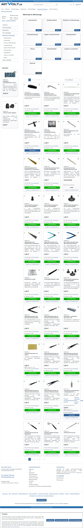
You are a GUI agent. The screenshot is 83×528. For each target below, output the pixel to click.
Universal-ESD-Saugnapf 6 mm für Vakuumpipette (51, 205)
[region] (10, 84)
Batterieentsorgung (33, 479)
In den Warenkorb (32, 113)
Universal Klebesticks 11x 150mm (31, 354)
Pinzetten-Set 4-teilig (30, 279)
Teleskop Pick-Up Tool (69, 432)
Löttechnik (4, 25)
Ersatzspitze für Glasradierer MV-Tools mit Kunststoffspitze (32, 94)
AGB (30, 470)
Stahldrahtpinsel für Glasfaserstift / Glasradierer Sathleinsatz (32, 243)
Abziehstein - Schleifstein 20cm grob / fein (70, 317)
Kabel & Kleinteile (6, 60)
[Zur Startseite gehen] (11, 4)
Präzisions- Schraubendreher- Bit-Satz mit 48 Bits (10, 82)
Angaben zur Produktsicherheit (32, 115)
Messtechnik (5, 30)
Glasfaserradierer (7, 38)
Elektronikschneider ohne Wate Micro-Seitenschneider (51, 243)
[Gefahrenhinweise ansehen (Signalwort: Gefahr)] (69, 400)
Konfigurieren (50, 520)
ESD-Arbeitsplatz (6, 33)
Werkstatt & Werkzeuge (8, 35)
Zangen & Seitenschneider (9, 47)
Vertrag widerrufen (33, 476)
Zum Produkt (32, 150)
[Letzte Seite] (44, 80)
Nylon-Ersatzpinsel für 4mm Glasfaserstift (71, 131)
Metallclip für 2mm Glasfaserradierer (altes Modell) (50, 94)
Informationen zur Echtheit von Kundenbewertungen (40, 486)
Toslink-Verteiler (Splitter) (9, 112)
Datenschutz (31, 472)
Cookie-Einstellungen (33, 484)
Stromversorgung (6, 27)
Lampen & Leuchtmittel (9, 55)
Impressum (31, 469)
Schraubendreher (7, 50)
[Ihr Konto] (73, 4)
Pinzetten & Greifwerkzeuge (10, 42)
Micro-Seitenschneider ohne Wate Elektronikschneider (71, 243)
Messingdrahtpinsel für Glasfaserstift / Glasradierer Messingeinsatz (32, 168)
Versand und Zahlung (33, 477)
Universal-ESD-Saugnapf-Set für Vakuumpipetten (71, 280)
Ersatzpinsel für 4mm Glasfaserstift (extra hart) (70, 168)
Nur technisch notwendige (62, 520)
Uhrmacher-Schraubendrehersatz (49, 131)
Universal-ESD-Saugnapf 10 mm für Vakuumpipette (71, 205)
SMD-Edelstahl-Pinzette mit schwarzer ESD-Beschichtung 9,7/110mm (52, 354)
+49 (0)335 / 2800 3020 (7, 1)
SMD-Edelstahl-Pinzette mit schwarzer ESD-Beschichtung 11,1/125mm (52, 317)
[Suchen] (56, 4)
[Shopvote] (79, 472)
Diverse (5, 57)
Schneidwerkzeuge (8, 45)
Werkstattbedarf (7, 52)
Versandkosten (36, 108)
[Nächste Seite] (42, 80)
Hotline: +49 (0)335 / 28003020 (8, 20)
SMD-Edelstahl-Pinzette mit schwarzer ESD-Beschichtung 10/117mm (52, 391)
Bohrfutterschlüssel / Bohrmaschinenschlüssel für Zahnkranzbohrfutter (32, 131)
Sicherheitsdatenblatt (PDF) (69, 405)
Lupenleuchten (7, 40)
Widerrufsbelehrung (33, 474)
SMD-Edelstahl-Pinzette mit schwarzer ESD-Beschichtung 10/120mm (71, 354)
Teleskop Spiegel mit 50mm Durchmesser (51, 433)
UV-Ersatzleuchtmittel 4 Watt (51, 279)
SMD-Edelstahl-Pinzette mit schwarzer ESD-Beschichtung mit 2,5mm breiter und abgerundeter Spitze (32, 391)
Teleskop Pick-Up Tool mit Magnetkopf (31, 433)
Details (71, 187)
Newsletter (31, 481)
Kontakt (30, 482)
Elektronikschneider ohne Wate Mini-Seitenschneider (31, 317)
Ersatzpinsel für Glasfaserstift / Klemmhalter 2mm (71, 94)
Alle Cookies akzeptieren (75, 520)
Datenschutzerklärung (15, 526)
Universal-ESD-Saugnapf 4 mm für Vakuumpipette (31, 205)
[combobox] (44, 4)
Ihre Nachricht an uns (8, 477)
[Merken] (16, 72)
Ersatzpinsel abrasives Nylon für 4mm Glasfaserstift (51, 168)
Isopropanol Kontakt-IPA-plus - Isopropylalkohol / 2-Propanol (71, 391)
